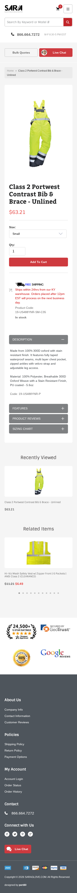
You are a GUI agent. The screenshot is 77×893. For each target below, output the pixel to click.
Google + (30, 834)
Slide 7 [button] (42, 593)
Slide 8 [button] (46, 593)
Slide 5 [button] (35, 593)
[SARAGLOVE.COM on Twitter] (14, 834)
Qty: (12, 244)
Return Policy (13, 750)
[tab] (19, 593)
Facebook (7, 834)
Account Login (14, 779)
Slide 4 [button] (31, 593)
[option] (38, 134)
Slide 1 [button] (19, 593)
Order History (13, 791)
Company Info (14, 709)
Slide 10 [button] (54, 593)
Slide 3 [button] (27, 593)
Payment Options (16, 756)
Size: (12, 227)
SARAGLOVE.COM (35, 877)
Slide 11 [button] (58, 593)
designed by (15, 885)
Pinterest (22, 834)
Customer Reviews (17, 722)
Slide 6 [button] (38, 593)
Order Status (13, 785)
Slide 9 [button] (50, 593)
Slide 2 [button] (23, 593)
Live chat (59, 52)
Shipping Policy (14, 744)
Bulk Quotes (21, 52)
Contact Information (17, 716)
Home (10, 70)
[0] (57, 9)
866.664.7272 (28, 35)
